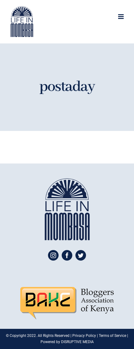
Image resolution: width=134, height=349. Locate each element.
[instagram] (53, 255)
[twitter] (80, 255)
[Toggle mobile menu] (121, 16)
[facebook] (67, 255)
